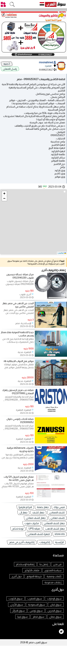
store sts (60, 534)
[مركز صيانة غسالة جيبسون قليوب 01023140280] (51, 298)
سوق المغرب (34, 598)
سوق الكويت (15, 598)
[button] (4, 193)
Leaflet (61, 253)
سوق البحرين (54, 610)
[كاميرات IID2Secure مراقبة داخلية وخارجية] (51, 471)
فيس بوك (59, 507)
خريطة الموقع (34, 576)
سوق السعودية (36, 604)
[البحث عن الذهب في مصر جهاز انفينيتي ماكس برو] (51, 327)
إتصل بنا (44, 564)
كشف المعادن (57, 512)
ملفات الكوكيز (32, 570)
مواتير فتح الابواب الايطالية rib (19, 361)
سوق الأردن (16, 604)
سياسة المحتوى (52, 570)
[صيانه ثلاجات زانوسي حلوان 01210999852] (51, 442)
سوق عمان (55, 616)
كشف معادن (58, 517)
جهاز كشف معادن (36, 517)
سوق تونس (36, 610)
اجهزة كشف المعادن (39, 534)
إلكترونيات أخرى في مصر (21, 542)
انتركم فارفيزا (25, 507)
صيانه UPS (34, 528)
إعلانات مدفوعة (53, 582)
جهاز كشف (38, 512)
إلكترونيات (45, 542)
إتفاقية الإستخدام (25, 564)
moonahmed (46, 62)
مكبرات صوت (32, 523)
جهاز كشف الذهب (55, 528)
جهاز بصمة (43, 507)
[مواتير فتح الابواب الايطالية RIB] (51, 384)
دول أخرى (17, 576)
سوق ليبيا (22, 616)
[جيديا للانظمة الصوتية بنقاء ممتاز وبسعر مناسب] (51, 355)
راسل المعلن (10, 68)
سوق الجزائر (18, 610)
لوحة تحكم (18, 528)
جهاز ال (23, 512)
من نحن (57, 564)
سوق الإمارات (54, 598)
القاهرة (48, 66)
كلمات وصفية (54, 576)
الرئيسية (59, 542)
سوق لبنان (55, 604)
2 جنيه (6, 63)
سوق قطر (38, 616)
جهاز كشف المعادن (54, 523)
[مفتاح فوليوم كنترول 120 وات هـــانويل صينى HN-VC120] (51, 500)
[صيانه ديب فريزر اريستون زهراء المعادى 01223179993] (51, 413)
